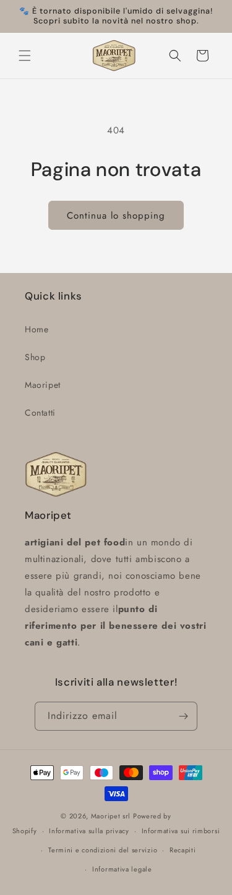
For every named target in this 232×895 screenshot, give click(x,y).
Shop (35, 357)
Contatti (40, 412)
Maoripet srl (111, 816)
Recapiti (183, 850)
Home (36, 329)
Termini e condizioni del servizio (102, 850)
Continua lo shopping (116, 215)
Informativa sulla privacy (89, 831)
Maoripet (43, 385)
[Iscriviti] (183, 716)
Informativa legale (122, 869)
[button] (24, 55)
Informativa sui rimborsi (181, 831)
